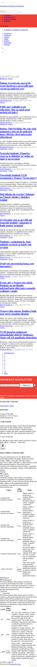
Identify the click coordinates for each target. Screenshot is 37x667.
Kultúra (6, 41)
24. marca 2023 (18, 100)
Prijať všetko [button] (4, 442)
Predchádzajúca (9, 353)
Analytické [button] (3, 591)
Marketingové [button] (4, 578)
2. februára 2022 (18, 326)
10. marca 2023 (18, 122)
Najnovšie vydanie (10, 19)
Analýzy (7, 37)
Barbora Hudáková (6, 305)
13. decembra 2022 (20, 147)
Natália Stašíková (5, 349)
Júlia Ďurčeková (5, 213)
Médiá (6, 39)
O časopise (7, 15)
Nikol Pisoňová (5, 235)
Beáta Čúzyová (5, 257)
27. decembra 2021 (18, 349)
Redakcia (7, 21)
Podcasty (7, 44)
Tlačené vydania (9, 17)
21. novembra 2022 (17, 213)
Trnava (10, 79)
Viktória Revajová (6, 100)
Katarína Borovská (6, 326)
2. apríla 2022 (17, 305)
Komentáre (7, 43)
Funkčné (5, 474)
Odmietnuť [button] (12, 442)
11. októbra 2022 (16, 276)
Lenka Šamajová (5, 169)
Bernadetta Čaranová (7, 147)
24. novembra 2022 (17, 188)
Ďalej (6, 373)
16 (5, 372)
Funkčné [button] (3, 472)
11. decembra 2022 (18, 169)
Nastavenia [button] (21, 442)
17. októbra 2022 (16, 257)
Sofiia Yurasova (5, 188)
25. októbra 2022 (16, 235)
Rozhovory (7, 35)
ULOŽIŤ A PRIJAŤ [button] (6, 662)
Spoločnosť (8, 33)
